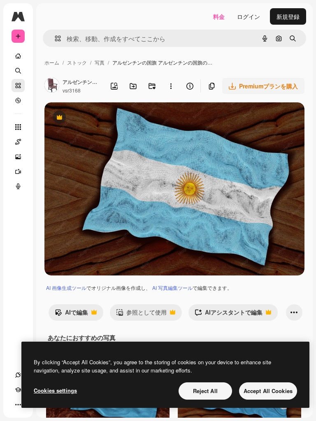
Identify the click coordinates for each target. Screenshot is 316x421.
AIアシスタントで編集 (229, 314)
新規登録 (288, 16)
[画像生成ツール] (18, 156)
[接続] (18, 375)
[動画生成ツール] (18, 171)
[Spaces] (18, 141)
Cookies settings (55, 390)
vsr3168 (72, 90)
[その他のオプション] (171, 86)
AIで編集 (71, 314)
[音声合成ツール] (18, 186)
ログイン (248, 16)
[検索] (18, 70)
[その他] (18, 404)
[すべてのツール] (18, 127)
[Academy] (18, 389)
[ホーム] (18, 55)
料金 (219, 16)
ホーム (51, 62)
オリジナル (101, 118)
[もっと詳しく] (18, 100)
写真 (100, 62)
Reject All (205, 391)
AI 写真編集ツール (172, 287)
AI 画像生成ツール (66, 287)
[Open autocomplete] (54, 38)
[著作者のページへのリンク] (51, 86)
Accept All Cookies (268, 391)
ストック (77, 62)
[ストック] (18, 85)
